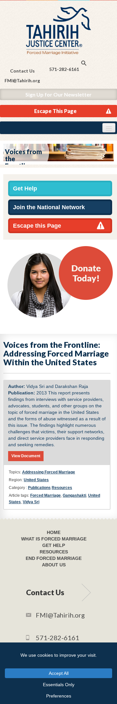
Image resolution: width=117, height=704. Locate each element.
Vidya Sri (31, 502)
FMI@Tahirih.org (22, 80)
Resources (62, 487)
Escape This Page (55, 111)
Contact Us (22, 71)
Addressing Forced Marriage (48, 472)
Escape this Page (37, 225)
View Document (25, 456)
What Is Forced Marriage (53, 538)
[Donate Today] (60, 281)
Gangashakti (74, 495)
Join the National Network (49, 207)
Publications (39, 487)
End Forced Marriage (54, 558)
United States (36, 480)
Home (53, 532)
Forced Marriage (45, 495)
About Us (54, 564)
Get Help (25, 188)
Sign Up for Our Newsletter (58, 94)
